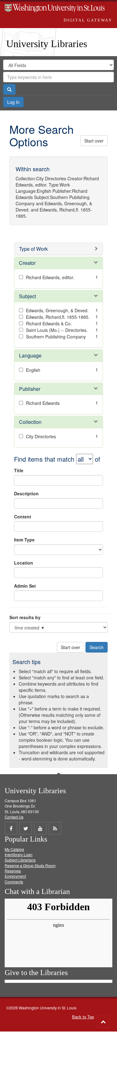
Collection (30, 421)
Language (30, 355)
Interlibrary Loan (18, 854)
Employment (15, 876)
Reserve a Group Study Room (30, 865)
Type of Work (33, 248)
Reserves (13, 870)
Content (22, 516)
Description (26, 493)
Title (18, 470)
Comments (14, 881)
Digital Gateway (88, 20)
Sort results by (25, 617)
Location (23, 563)
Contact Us (14, 816)
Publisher (29, 388)
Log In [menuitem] (13, 102)
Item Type (24, 539)
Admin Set (25, 586)
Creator (27, 262)
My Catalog (14, 849)
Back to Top (83, 1017)
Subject (27, 296)
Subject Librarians (20, 859)
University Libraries (46, 43)
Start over (94, 141)
